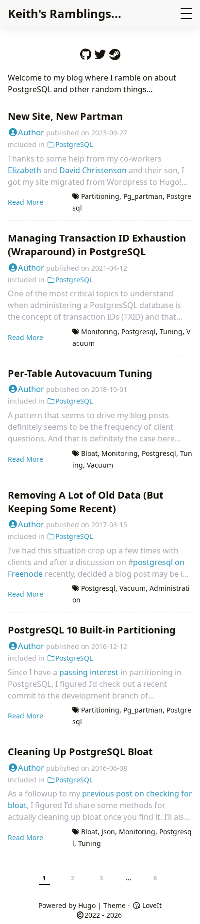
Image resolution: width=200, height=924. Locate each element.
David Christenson (93, 170)
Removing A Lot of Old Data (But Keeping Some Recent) (86, 501)
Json (108, 831)
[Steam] (114, 52)
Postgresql (138, 331)
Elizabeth (24, 170)
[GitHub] (85, 52)
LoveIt (151, 905)
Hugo (87, 905)
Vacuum (100, 465)
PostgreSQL (74, 144)
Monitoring (99, 331)
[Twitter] (100, 52)
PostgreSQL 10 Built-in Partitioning (92, 629)
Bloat (89, 453)
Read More (25, 202)
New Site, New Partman (65, 116)
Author (31, 132)
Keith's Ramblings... (64, 13)
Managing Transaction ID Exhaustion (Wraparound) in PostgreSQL (97, 244)
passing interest (88, 672)
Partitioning (100, 196)
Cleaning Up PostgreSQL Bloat (80, 751)
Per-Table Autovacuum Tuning (80, 373)
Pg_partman (143, 196)
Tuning (171, 331)
